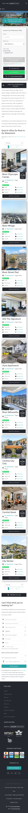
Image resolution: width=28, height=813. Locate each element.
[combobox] (14, 655)
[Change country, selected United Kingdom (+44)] (4, 646)
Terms (20, 670)
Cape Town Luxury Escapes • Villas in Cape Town (14, 789)
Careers (6, 697)
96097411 (19, 736)
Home (5, 691)
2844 (8, 736)
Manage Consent (14, 802)
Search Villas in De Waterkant (14, 59)
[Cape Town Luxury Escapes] (10, 3)
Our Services (7, 700)
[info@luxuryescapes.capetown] (15, 773)
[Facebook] (8, 773)
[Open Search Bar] (26, 3)
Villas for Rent (8, 694)
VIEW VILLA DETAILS (14, 196)
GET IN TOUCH (14, 768)
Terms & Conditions (9, 716)
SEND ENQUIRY (14, 666)
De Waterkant (9, 180)
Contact (6, 707)
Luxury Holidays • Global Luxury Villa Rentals (14, 795)
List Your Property (9, 710)
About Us (6, 704)
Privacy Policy (9, 798)
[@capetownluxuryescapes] (12, 773)
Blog (5, 713)
